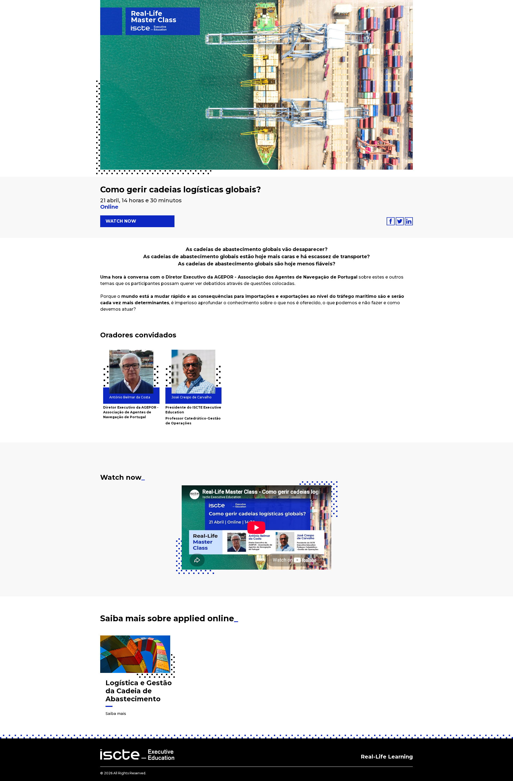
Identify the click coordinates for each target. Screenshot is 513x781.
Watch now (121, 221)
